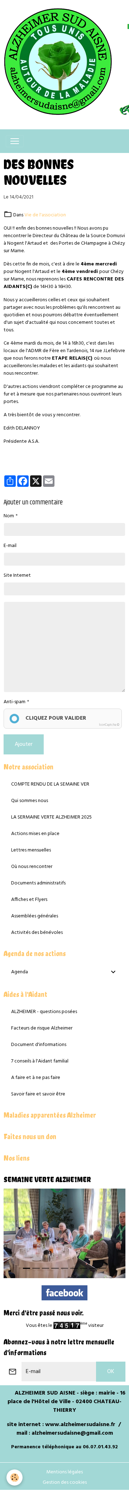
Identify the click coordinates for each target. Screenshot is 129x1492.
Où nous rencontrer (31, 867)
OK (110, 1371)
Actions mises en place (35, 834)
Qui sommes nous (29, 801)
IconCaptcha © (109, 725)
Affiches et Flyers (29, 900)
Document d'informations (38, 1045)
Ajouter (24, 744)
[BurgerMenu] (15, 141)
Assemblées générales (34, 916)
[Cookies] (14, 1477)
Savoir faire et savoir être (38, 1094)
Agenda (19, 972)
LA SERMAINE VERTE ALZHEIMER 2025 (51, 817)
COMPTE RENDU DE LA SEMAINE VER (50, 784)
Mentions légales (64, 1472)
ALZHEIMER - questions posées (44, 1012)
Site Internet (17, 575)
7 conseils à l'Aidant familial (39, 1061)
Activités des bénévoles (37, 933)
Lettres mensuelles (31, 850)
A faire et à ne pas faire (35, 1078)
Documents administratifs (38, 883)
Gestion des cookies (65, 1482)
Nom (9, 516)
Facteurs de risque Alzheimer (41, 1028)
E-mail (10, 546)
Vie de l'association (45, 215)
